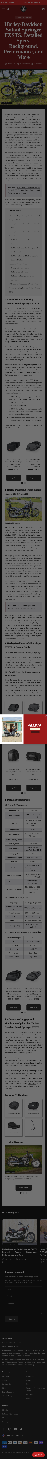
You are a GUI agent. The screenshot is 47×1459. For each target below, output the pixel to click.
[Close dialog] (46, 716)
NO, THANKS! (35, 732)
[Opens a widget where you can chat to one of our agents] (38, 1455)
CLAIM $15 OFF (35, 729)
